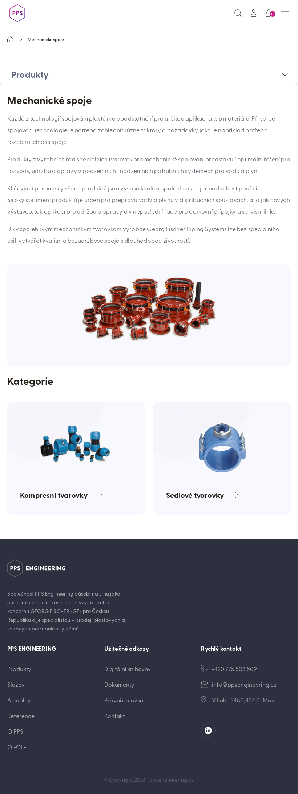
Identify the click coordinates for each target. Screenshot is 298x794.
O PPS (15, 731)
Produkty (19, 669)
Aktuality (19, 700)
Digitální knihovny (127, 669)
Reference (21, 716)
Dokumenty (119, 684)
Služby (16, 684)
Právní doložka (124, 700)
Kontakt (114, 716)
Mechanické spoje (46, 39)
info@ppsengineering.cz (244, 684)
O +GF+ (16, 747)
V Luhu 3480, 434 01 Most (244, 700)
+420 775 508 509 (234, 669)
